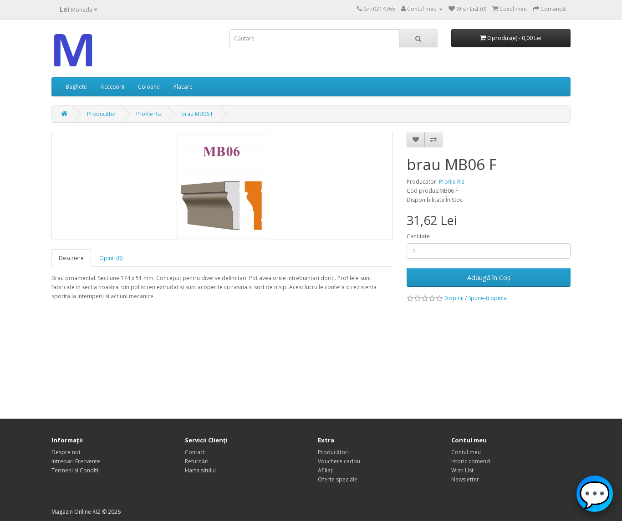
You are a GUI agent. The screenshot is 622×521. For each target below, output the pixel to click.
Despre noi (65, 452)
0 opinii (454, 298)
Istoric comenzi (470, 461)
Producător (102, 114)
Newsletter (465, 479)
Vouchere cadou (339, 461)
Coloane (149, 86)
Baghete (76, 86)
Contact (195, 452)
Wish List (462, 470)
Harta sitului (200, 470)
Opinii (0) (110, 258)
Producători (333, 452)
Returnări (197, 461)
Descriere (71, 258)
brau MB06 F (197, 114)
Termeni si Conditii (75, 470)
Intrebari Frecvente (75, 461)
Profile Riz (149, 114)
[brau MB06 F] (222, 186)
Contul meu (466, 452)
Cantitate (418, 236)
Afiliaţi (326, 470)
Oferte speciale (337, 479)
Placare (183, 86)
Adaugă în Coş (488, 277)
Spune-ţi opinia (487, 298)
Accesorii (112, 86)
